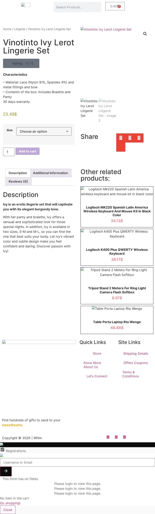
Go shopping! (10, 503)
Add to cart (27, 151)
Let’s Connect (97, 376)
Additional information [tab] (50, 173)
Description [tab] (18, 173)
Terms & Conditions (130, 374)
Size (10, 130)
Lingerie (19, 29)
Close (7, 510)
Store (97, 353)
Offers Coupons (136, 363)
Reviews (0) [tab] (18, 181)
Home (7, 29)
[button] (21, 63)
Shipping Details (135, 353)
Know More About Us (92, 365)
